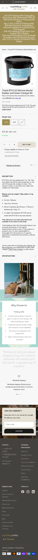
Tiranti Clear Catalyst (15, 249)
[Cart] (35, 8)
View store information (11, 155)
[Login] (31, 8)
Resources (6, 504)
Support (5, 490)
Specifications (8, 256)
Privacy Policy (26, 470)
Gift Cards (5, 515)
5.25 (14, 122)
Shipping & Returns (13, 166)
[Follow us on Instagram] (28, 491)
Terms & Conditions (28, 462)
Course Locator (7, 522)
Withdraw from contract (7, 527)
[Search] (7, 8)
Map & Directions (8, 508)
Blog (3, 519)
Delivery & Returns (27, 466)
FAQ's (4, 511)
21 (22, 122)
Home (4, 49)
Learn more (6, 109)
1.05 (6, 122)
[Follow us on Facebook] (22, 491)
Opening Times (26, 455)
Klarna (23, 473)
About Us (24, 451)
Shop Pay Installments (25, 478)
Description (7, 176)
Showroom (25, 459)
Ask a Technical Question (7, 495)
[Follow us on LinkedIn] (33, 491)
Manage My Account (9, 500)
